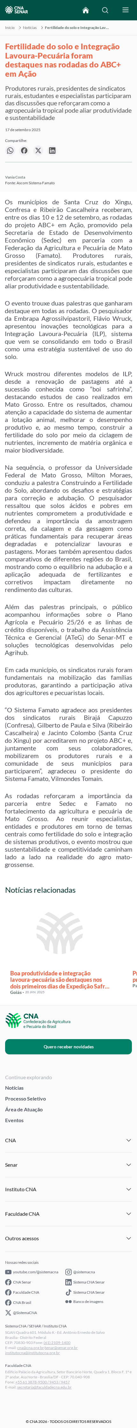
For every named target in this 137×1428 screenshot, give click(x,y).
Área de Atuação (24, 1109)
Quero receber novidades (69, 1046)
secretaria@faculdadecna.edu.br (44, 1387)
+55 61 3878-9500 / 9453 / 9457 (42, 1382)
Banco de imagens (88, 1301)
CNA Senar (22, 1282)
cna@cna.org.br (30, 1347)
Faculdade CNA (26, 1292)
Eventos (14, 1120)
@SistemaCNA (25, 1312)
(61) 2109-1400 (57, 1342)
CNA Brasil (22, 1302)
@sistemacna (84, 1272)
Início (10, 27)
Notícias (30, 27)
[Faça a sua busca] (105, 10)
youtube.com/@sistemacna (35, 1272)
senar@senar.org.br (61, 1347)
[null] (10, 150)
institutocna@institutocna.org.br (32, 1352)
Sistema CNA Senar (89, 1282)
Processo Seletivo (25, 1098)
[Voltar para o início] (85, 10)
